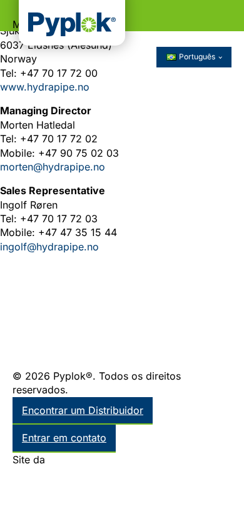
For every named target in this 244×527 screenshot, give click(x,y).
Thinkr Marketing (88, 459)
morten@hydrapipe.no (52, 166)
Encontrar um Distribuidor (82, 410)
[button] (122, 15)
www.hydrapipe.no (44, 87)
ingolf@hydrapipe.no (49, 246)
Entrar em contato (64, 437)
